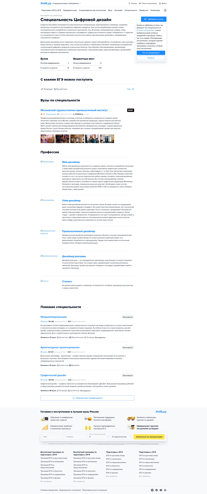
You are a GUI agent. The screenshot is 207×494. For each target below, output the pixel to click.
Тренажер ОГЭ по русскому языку (86, 458)
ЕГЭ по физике (112, 473)
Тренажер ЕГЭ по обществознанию (47, 466)
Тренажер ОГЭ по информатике (85, 474)
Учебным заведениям (49, 490)
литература (48, 89)
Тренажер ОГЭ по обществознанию (80, 466)
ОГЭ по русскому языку (148, 455)
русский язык (61, 89)
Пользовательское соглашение (94, 490)
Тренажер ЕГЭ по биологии (51, 471)
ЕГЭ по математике (113, 459)
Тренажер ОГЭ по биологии (84, 471)
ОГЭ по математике (146, 459)
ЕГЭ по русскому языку (115, 455)
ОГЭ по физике (145, 473)
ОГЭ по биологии (146, 466)
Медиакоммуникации (54, 316)
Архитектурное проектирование (60, 347)
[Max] (165, 490)
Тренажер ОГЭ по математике (85, 461)
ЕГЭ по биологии (113, 466)
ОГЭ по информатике (147, 469)
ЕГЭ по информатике (114, 469)
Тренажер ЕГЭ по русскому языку (54, 458)
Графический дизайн (53, 375)
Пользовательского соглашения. (149, 444)
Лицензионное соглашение (70, 490)
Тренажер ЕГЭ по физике (50, 478)
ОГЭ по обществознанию (149, 462)
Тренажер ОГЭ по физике (83, 478)
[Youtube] (161, 490)
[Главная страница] (46, 3)
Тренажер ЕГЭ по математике (52, 461)
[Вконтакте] (152, 490)
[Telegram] (156, 490)
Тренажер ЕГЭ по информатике (53, 474)
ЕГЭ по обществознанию (116, 462)
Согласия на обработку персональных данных (111, 444)
